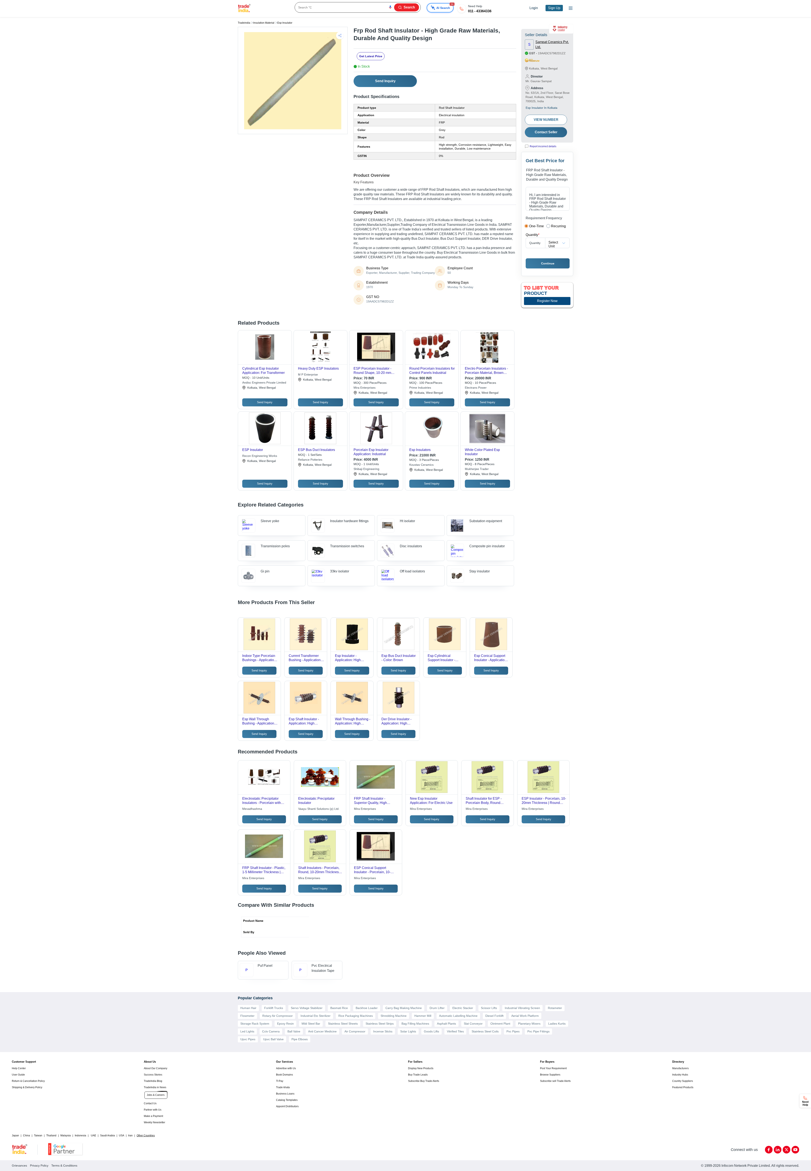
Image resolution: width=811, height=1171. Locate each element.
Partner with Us (152, 1109)
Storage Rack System (254, 1023)
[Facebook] (769, 1149)
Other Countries (146, 1135)
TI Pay (279, 1081)
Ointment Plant (500, 1023)
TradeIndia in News (155, 1087)
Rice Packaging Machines (355, 1015)
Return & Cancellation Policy (28, 1081)
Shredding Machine (394, 1015)
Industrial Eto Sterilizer (316, 1015)
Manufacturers (680, 1068)
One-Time (536, 226)
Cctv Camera (271, 1031)
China (26, 1135)
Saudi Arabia (107, 1135)
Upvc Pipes (247, 1039)
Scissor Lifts (489, 1008)
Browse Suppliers (550, 1074)
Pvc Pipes (513, 1031)
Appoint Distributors (287, 1106)
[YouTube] (795, 1149)
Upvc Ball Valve (273, 1039)
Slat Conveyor (473, 1023)
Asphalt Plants (446, 1023)
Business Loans (285, 1093)
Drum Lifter (437, 1008)
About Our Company (155, 1068)
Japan (15, 1135)
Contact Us (150, 1103)
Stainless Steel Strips (380, 1023)
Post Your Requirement (553, 1068)
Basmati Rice (339, 1008)
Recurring (558, 226)
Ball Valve (293, 1031)
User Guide (18, 1074)
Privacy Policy (39, 1165)
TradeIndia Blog (153, 1081)
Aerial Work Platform (525, 1015)
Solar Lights (408, 1031)
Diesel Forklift (494, 1015)
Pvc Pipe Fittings (538, 1031)
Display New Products (420, 1068)
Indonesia (80, 1135)
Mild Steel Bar (311, 1023)
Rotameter (555, 1008)
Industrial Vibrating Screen (522, 1008)
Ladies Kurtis (557, 1023)
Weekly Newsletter (154, 1122)
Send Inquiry (385, 81)
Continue (547, 263)
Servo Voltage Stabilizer (306, 1008)
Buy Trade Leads (418, 1074)
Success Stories (153, 1074)
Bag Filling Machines (415, 1023)
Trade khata (283, 1087)
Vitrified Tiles (455, 1031)
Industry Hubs (680, 1074)
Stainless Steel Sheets (343, 1023)
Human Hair (248, 1008)
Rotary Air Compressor (277, 1015)
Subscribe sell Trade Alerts (555, 1081)
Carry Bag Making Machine (403, 1008)
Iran (130, 1135)
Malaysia (65, 1135)
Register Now (547, 301)
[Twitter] (786, 1149)
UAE (93, 1135)
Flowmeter (247, 1015)
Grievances (19, 1165)
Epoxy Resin (285, 1023)
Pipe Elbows (299, 1039)
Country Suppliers (682, 1081)
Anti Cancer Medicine (322, 1031)
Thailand (51, 1135)
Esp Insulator (284, 22)
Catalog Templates (287, 1100)
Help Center (19, 1068)
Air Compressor (354, 1031)
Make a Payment (153, 1116)
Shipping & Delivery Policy (27, 1087)
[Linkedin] (777, 1149)
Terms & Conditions (64, 1165)
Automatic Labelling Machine (458, 1015)
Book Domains (284, 1074)
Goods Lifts (431, 1031)
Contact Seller (546, 132)
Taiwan (38, 1135)
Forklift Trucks (273, 1008)
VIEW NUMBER (546, 119)
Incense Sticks (382, 1031)
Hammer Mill (422, 1015)
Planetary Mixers (529, 1023)
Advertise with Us (286, 1068)
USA (121, 1135)
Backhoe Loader (367, 1008)
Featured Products (682, 1087)
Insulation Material (263, 22)
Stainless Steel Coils (485, 1031)
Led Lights (247, 1031)
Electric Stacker (462, 1008)
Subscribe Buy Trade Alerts (423, 1081)
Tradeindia (244, 22)
